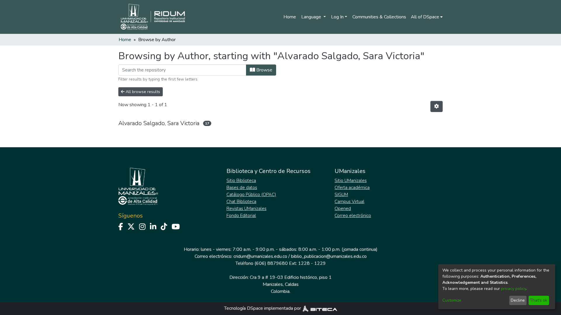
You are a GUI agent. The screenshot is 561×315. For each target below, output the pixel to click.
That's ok (538, 300)
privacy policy (513, 288)
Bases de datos (241, 187)
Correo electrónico (353, 215)
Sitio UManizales (351, 180)
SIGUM (341, 194)
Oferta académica (352, 187)
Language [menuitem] (311, 17)
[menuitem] (427, 17)
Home (289, 17)
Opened (343, 208)
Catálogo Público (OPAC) (251, 194)
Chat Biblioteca (241, 201)
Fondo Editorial (241, 215)
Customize (451, 300)
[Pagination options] (436, 106)
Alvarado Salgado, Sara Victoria (159, 123)
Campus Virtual (349, 201)
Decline (518, 300)
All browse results (142, 91)
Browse (263, 70)
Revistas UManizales (246, 208)
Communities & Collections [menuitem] (379, 17)
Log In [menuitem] (337, 17)
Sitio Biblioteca (241, 180)
